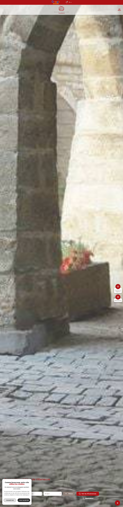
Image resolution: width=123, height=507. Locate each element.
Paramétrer (10, 500)
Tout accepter (24, 500)
